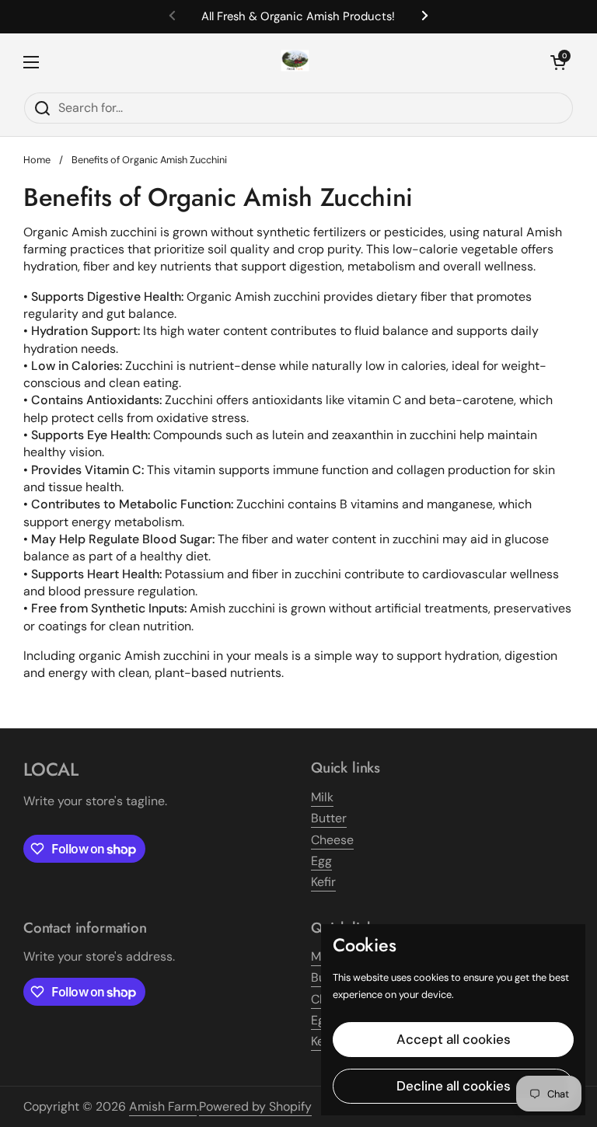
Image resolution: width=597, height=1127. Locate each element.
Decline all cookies (453, 1085)
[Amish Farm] (295, 62)
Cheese (332, 840)
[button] (558, 62)
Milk (322, 797)
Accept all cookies (453, 1039)
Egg (321, 861)
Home (37, 159)
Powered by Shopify (255, 1106)
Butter (329, 818)
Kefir (323, 882)
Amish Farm (163, 1106)
